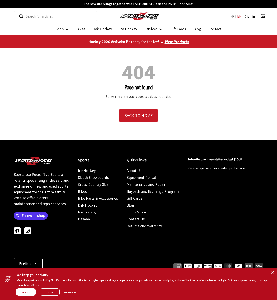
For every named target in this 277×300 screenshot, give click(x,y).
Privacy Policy (31, 285)
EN (239, 16)
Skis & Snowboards (93, 177)
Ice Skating (87, 212)
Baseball (85, 219)
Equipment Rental (141, 177)
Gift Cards (178, 28)
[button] (263, 16)
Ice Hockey (128, 28)
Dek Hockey (102, 28)
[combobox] (55, 16)
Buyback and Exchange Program (153, 191)
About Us (134, 170)
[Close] (273, 272)
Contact (214, 28)
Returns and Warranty (144, 225)
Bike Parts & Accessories (98, 198)
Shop (60, 28)
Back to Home (138, 115)
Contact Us (136, 219)
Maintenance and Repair (146, 184)
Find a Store (136, 212)
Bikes (80, 28)
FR (232, 16)
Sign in (250, 16)
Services (151, 28)
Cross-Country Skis (93, 184)
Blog (197, 28)
